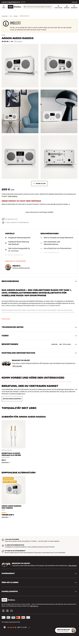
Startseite (5, 16)
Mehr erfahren (12, 196)
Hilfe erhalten (17, 366)
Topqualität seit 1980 (19, 394)
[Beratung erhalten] (73, 630)
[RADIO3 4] (59, 111)
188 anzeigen (18, 41)
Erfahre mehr (6, 319)
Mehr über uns (34, 598)
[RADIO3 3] (20, 111)
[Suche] (25, 6)
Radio (3, 35)
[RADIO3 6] (59, 157)
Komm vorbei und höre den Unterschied (33, 377)
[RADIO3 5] (20, 157)
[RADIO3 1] (20, 65)
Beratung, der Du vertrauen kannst (30, 386)
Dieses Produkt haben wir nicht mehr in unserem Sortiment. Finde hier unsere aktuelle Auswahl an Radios (35, 204)
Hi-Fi (10, 16)
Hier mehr (74, 2)
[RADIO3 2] (59, 65)
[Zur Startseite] (14, 6)
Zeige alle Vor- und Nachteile (15, 261)
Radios (16, 16)
